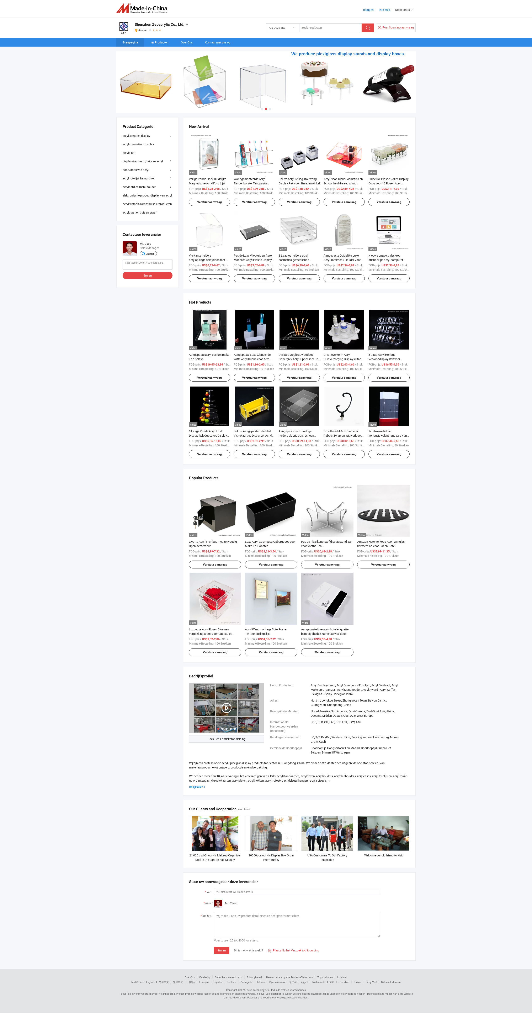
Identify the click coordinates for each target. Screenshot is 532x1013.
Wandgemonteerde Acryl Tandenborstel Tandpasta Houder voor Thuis (250, 183)
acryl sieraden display (136, 136)
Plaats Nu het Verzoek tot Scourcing (293, 950)
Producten (161, 42)
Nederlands (318, 982)
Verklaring (205, 977)
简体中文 (164, 982)
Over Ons (187, 42)
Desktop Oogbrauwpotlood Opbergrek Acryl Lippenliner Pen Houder (299, 359)
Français (204, 982)
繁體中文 (178, 982)
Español (218, 982)
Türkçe (357, 982)
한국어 (293, 982)
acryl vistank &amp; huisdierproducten (147, 204)
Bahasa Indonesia (391, 982)
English (150, 982)
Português (246, 982)
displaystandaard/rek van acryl (143, 161)
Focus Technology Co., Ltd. (260, 990)
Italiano (260, 982)
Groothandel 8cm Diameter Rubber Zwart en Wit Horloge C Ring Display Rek (343, 435)
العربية (304, 982)
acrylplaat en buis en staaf (139, 212)
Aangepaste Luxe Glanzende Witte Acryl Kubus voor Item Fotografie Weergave (252, 359)
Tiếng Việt (371, 982)
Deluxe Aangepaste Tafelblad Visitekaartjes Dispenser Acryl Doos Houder (253, 435)
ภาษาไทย (344, 982)
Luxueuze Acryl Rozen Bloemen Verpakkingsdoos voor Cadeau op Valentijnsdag (210, 633)
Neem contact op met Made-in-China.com (289, 977)
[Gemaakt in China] (143, 8)
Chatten (150, 253)
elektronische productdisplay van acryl (147, 195)
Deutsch (231, 982)
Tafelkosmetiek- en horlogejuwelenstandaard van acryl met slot (387, 435)
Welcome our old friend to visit (383, 855)
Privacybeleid (254, 977)
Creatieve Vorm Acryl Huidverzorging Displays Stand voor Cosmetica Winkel (343, 359)
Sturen (221, 950)
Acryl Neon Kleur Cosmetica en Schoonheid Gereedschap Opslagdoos (343, 183)
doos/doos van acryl (136, 170)
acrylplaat (129, 153)
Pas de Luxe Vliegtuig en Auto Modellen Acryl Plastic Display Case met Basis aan (253, 259)
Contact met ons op (217, 42)
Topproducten (325, 977)
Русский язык (277, 982)
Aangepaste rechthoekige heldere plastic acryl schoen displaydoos (296, 435)
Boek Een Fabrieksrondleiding (226, 739)
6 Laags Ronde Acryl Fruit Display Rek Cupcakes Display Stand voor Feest (208, 435)
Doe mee (384, 10)
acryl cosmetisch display (138, 144)
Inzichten (342, 977)
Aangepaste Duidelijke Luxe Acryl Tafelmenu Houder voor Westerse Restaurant (342, 259)
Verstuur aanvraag (209, 202)
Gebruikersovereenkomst (229, 977)
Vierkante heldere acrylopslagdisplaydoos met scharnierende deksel (207, 259)
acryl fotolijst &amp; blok (138, 178)
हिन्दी (332, 982)
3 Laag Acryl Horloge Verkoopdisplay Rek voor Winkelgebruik (384, 359)
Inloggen (368, 10)
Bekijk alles (196, 787)
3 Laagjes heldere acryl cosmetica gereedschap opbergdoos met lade (294, 259)
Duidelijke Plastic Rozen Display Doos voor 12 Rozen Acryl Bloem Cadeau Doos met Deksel (388, 183)
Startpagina (130, 42)
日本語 (191, 982)
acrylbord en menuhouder (139, 187)
